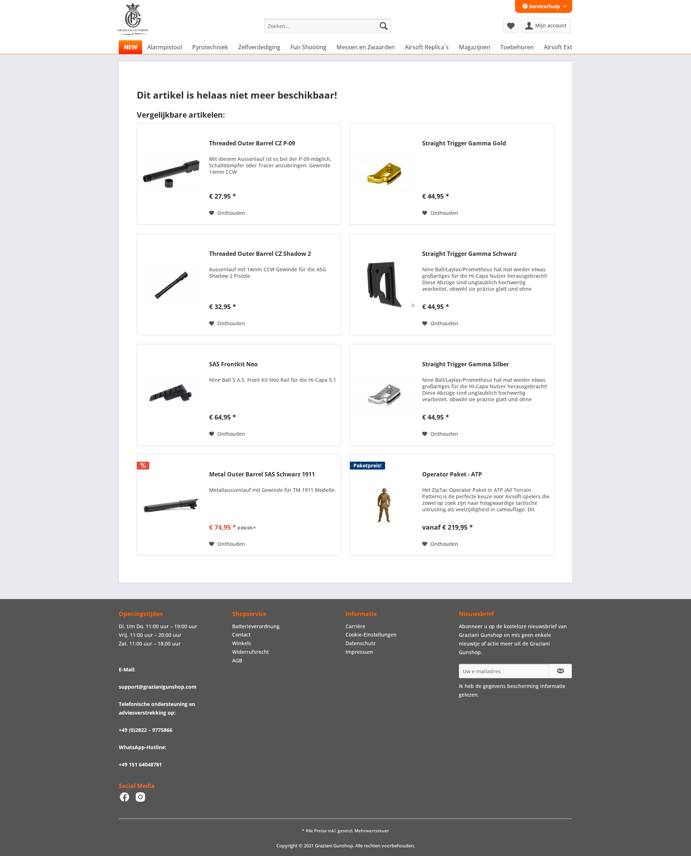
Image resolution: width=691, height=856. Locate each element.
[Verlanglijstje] (511, 26)
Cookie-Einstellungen (371, 634)
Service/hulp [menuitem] (544, 6)
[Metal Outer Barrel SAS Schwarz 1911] (171, 505)
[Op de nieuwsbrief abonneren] (560, 671)
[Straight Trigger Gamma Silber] (384, 395)
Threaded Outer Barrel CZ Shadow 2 (260, 254)
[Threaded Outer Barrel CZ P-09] (171, 174)
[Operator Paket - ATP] (384, 505)
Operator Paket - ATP (452, 474)
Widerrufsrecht (250, 651)
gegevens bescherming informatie (524, 686)
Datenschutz (361, 643)
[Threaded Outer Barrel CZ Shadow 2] (171, 284)
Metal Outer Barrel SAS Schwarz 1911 (262, 474)
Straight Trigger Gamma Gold (464, 143)
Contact (241, 634)
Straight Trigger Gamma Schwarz (469, 254)
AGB (237, 660)
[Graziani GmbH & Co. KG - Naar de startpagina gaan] (139, 28)
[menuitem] (327, 26)
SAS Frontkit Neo (233, 364)
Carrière (355, 626)
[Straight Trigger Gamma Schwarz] (384, 284)
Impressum (359, 651)
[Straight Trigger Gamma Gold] (384, 174)
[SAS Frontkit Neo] (171, 395)
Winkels (241, 643)
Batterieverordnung (256, 626)
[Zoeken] (383, 26)
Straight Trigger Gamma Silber (465, 364)
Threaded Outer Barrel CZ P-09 (252, 143)
